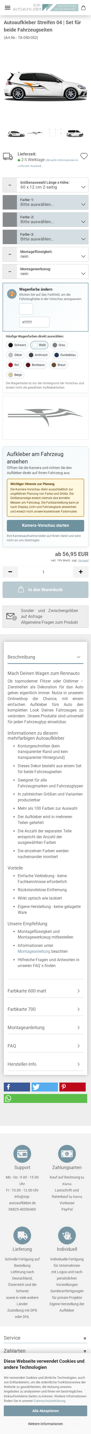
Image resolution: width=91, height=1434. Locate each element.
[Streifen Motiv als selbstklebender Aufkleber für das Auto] (45, 82)
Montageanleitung (34, 951)
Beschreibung (21, 657)
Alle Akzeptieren (45, 1411)
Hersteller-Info (22, 1064)
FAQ (12, 1045)
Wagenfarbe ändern (35, 289)
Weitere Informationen (45, 1424)
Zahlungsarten (67, 1167)
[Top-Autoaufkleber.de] (45, 7)
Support (22, 1167)
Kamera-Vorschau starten (45, 525)
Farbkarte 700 (22, 1009)
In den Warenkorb (45, 589)
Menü (7, 7)
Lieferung (22, 1249)
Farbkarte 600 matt (27, 990)
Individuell (67, 1249)
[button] (10, 572)
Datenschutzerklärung (49, 1401)
